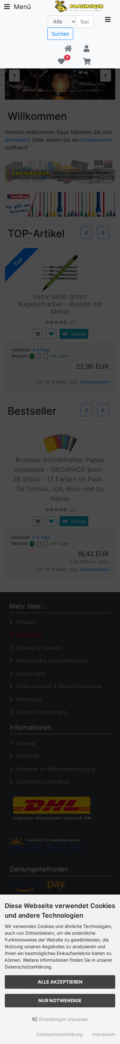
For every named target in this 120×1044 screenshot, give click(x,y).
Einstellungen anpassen (63, 1019)
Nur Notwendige (60, 1000)
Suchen (60, 34)
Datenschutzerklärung (59, 1034)
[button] (86, 48)
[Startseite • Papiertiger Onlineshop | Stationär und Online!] (80, 6)
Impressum (103, 1034)
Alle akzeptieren (60, 982)
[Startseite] (68, 48)
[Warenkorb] (86, 61)
